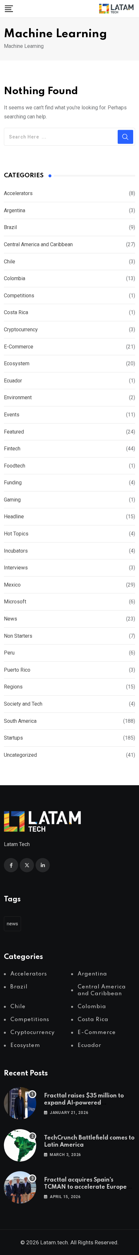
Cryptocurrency (21, 329)
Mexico (12, 585)
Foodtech (14, 466)
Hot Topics (16, 534)
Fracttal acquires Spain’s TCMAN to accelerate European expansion (89, 1187)
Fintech (12, 449)
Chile (9, 262)
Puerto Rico (17, 670)
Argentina (14, 210)
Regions (13, 687)
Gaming (12, 500)
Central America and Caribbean (38, 244)
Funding (13, 482)
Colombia (14, 278)
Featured (14, 432)
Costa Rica (16, 312)
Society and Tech (23, 704)
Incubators (16, 551)
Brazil (10, 227)
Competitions (19, 295)
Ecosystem (16, 363)
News (10, 619)
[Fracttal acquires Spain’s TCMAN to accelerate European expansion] (20, 1187)
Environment (18, 397)
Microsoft (15, 602)
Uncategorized (20, 755)
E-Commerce (18, 347)
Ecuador (13, 381)
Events (11, 415)
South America (20, 721)
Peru (9, 653)
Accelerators (18, 193)
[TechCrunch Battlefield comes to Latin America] (20, 1145)
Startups (13, 738)
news (12, 924)
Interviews (16, 568)
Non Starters (18, 636)
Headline (14, 516)
